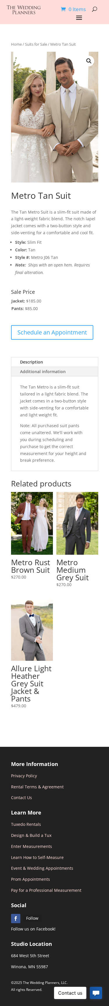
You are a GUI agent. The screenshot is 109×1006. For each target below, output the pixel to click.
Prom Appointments (30, 879)
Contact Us (21, 797)
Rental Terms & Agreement (37, 787)
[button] (89, 61)
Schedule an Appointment (52, 332)
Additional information (43, 371)
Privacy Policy (24, 775)
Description (31, 362)
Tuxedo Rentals (26, 824)
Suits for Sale (36, 44)
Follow (32, 918)
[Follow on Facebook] (15, 918)
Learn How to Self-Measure (37, 857)
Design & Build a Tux (31, 835)
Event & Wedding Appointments (42, 868)
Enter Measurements (31, 846)
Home (16, 44)
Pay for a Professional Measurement (46, 890)
